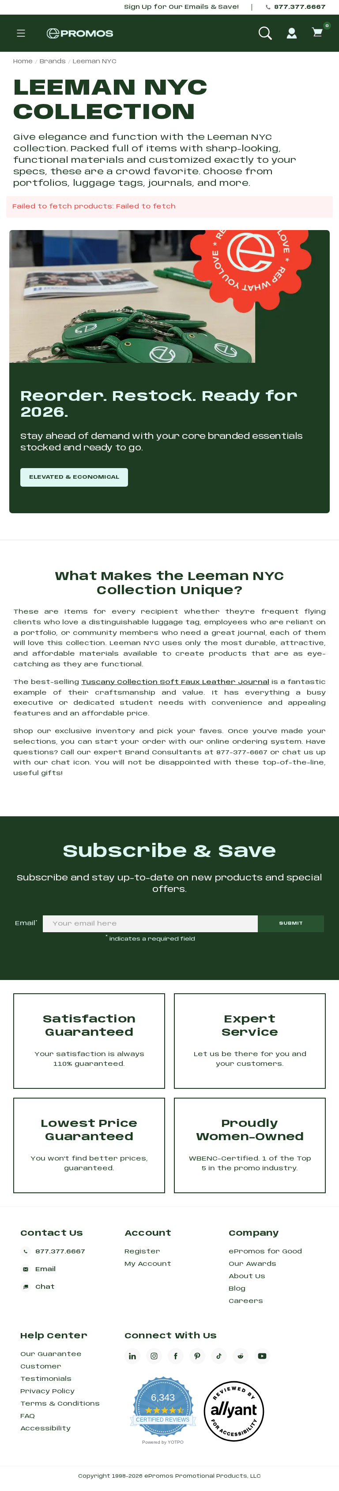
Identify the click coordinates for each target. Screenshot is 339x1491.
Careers (246, 1301)
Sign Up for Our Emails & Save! (181, 7)
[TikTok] (219, 1356)
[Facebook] (176, 1356)
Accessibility (45, 1429)
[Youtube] (262, 1356)
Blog (237, 1289)
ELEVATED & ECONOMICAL (74, 477)
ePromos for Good (265, 1252)
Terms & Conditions (60, 1404)
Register (142, 1252)
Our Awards (252, 1264)
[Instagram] (154, 1356)
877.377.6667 (300, 7)
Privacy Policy (47, 1391)
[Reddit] (241, 1356)
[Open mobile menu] (20, 33)
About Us (247, 1276)
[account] (291, 33)
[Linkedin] (132, 1356)
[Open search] (265, 33)
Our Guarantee (51, 1354)
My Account (147, 1264)
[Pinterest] (197, 1356)
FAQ (27, 1416)
